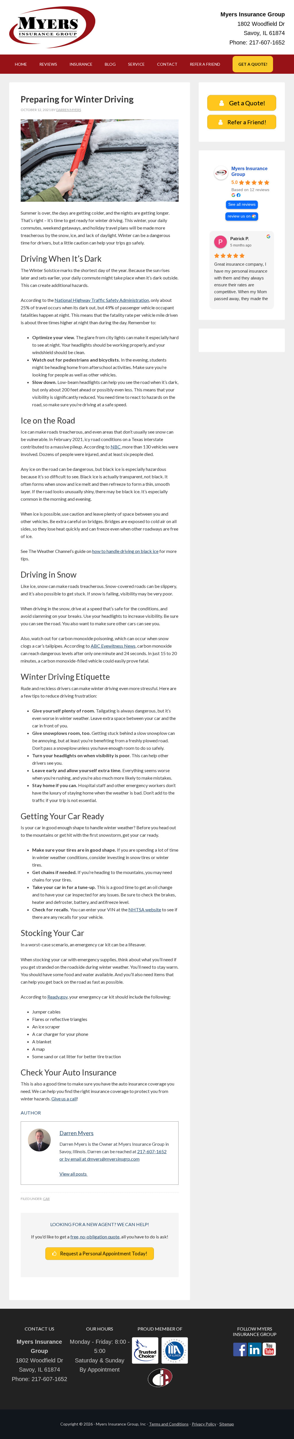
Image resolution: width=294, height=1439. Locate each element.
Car (46, 1199)
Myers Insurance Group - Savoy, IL (52, 27)
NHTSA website (144, 909)
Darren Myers (76, 1133)
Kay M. (237, 238)
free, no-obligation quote (94, 1236)
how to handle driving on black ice (125, 551)
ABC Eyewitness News (113, 645)
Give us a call (64, 1098)
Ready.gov (57, 996)
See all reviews (242, 204)
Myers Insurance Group (249, 171)
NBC (116, 446)
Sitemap (226, 1423)
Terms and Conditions (169, 1423)
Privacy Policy (204, 1423)
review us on (239, 216)
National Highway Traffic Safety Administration (102, 300)
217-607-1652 (267, 42)
